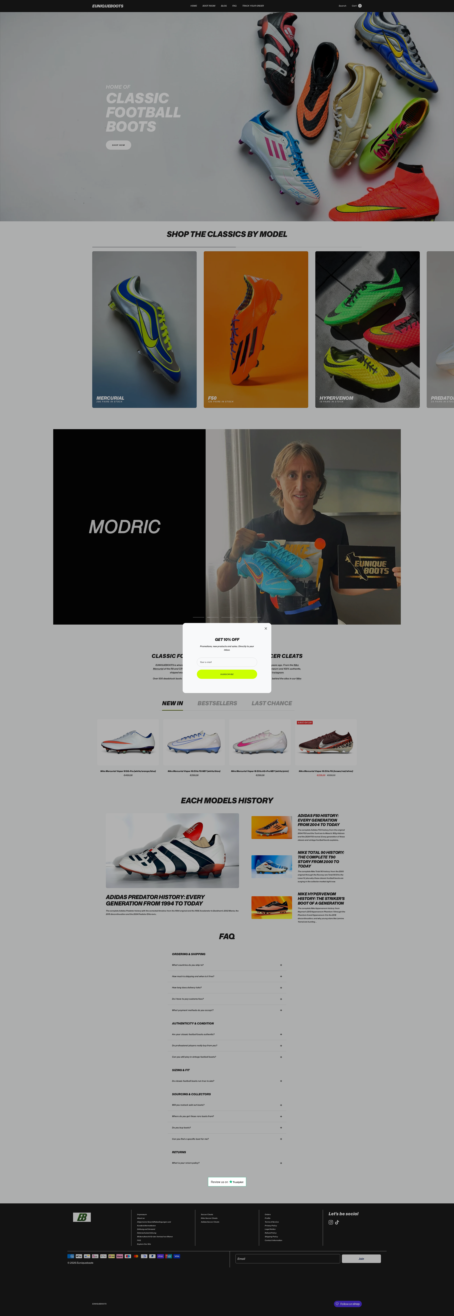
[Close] (266, 628)
